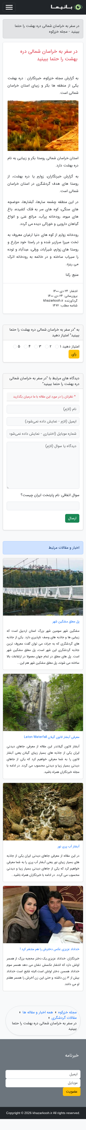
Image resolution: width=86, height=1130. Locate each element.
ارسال (72, 518)
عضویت (72, 1091)
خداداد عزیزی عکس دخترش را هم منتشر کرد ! (49, 949)
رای (74, 354)
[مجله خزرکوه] (66, 7)
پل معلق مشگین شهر (66, 621)
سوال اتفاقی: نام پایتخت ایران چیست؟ (50, 495)
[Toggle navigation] (9, 7)
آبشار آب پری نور (68, 846)
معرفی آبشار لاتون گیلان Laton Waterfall (51, 737)
